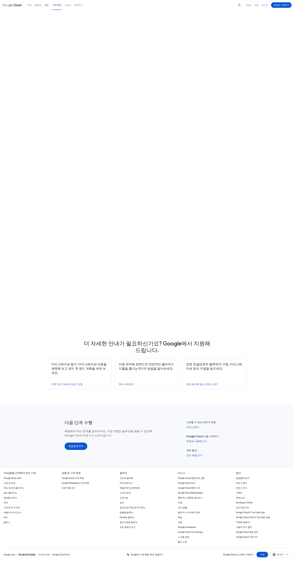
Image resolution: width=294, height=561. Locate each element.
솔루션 (38, 5)
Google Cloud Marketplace (190, 493)
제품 (46, 5)
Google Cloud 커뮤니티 (247, 537)
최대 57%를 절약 (162, 141)
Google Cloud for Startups (190, 532)
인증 (180, 522)
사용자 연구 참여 (244, 527)
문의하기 (78, 5)
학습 (180, 517)
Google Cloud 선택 (12, 478)
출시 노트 (182, 542)
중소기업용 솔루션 (128, 522)
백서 (6, 517)
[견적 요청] (133, 50)
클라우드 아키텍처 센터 (189, 512)
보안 (122, 502)
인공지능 (124, 497)
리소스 (68, 5)
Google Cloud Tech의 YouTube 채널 (253, 517)
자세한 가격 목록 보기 (93, 137)
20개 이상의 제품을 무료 (91, 96)
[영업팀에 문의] (76, 446)
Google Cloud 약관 (61, 554)
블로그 (7, 522)
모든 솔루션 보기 (128, 527)
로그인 (265, 5)
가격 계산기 (186, 36)
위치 (6, 502)
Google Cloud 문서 (186, 483)
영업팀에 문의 (242, 478)
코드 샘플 (182, 507)
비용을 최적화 (196, 177)
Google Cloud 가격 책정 (73, 478)
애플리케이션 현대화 (129, 488)
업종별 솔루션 (126, 512)
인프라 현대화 (126, 478)
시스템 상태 (183, 537)
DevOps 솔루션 (127, 517)
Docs (248, 5)
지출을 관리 (220, 169)
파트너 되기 (241, 488)
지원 (256, 5)
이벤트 (239, 493)
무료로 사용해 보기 (196, 441)
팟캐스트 (240, 497)
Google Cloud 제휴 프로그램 (191, 478)
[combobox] (280, 554)
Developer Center (244, 502)
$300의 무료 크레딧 (83, 92)
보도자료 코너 (242, 507)
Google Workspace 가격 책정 (75, 483)
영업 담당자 (105, 238)
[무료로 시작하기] (157, 50)
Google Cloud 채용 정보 (247, 532)
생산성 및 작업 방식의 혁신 (132, 507)
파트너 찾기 (192, 427)
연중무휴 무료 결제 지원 (164, 184)
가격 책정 (56, 5)
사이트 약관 (43, 554)
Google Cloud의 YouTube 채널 (250, 512)
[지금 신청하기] (156, 315)
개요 (29, 5)
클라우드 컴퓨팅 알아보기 (190, 497)
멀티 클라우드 (10, 493)
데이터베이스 (126, 483)
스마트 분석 (125, 493)
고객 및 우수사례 (12, 507)
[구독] (262, 554)
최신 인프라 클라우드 (14, 488)
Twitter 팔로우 (243, 522)
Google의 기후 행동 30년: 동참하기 (147, 554)
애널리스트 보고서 (12, 512)
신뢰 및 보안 (9, 483)
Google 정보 (9, 554)
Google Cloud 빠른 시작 (189, 488)
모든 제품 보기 (194, 455)
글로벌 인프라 (10, 497)
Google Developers (187, 527)
